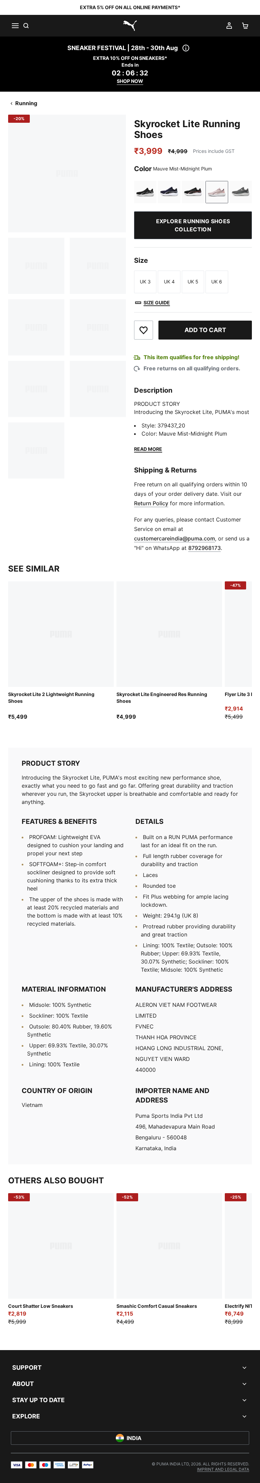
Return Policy (151, 503)
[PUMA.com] (130, 25)
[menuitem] (223, 1469)
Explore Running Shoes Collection (193, 225)
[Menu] (15, 25)
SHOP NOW (130, 81)
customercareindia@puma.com (174, 538)
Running (26, 103)
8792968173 (204, 547)
